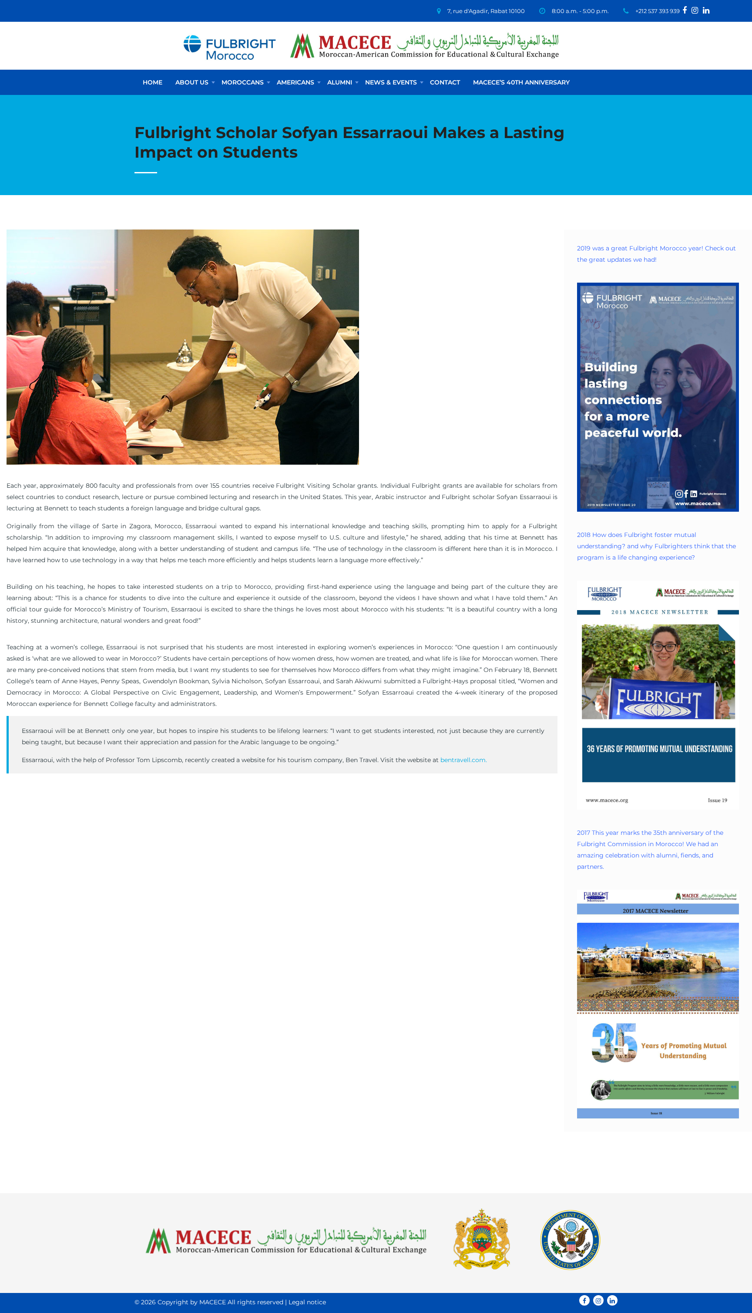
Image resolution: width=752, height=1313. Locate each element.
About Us (191, 82)
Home (152, 82)
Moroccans (243, 82)
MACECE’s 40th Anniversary (521, 82)
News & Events (391, 82)
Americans (295, 82)
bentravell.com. (463, 760)
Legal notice (307, 1302)
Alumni (339, 82)
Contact (445, 82)
